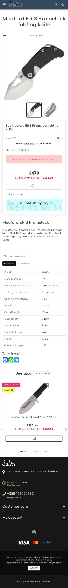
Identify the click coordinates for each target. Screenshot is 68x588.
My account (12, 518)
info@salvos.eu (14, 497)
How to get (54, 471)
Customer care (15, 506)
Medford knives (18, 256)
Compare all (45, 374)
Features (9, 263)
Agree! (34, 568)
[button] (21, 451)
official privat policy (43, 560)
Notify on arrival (14, 194)
